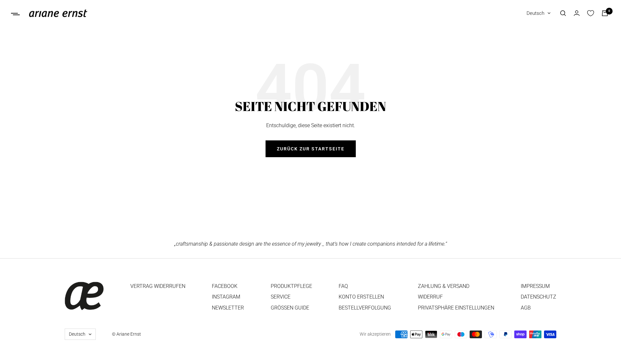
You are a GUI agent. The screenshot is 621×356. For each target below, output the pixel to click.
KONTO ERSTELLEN (361, 297)
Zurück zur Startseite (310, 148)
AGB (526, 308)
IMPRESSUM (535, 286)
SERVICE (280, 297)
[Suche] (563, 13)
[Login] (577, 13)
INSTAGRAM (226, 297)
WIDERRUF (430, 297)
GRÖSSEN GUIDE (290, 308)
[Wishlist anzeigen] (590, 13)
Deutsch (535, 13)
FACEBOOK (224, 286)
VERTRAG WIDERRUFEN (157, 286)
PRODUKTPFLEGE (291, 286)
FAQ (343, 286)
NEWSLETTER (228, 308)
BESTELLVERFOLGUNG (365, 308)
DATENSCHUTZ (538, 297)
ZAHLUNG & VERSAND (443, 286)
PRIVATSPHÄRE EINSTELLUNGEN (456, 308)
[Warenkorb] (605, 13)
